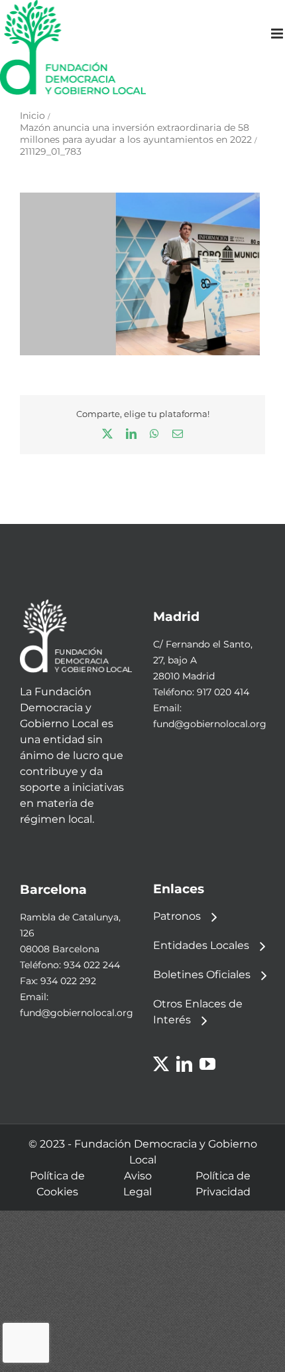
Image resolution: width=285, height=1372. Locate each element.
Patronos (177, 916)
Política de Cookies (57, 1183)
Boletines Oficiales (202, 974)
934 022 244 (92, 965)
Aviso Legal (137, 1183)
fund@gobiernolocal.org (209, 724)
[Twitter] (161, 1064)
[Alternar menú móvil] (278, 34)
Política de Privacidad (223, 1183)
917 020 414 (223, 692)
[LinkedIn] (184, 1064)
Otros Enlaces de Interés (198, 1011)
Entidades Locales (201, 945)
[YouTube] (207, 1064)
